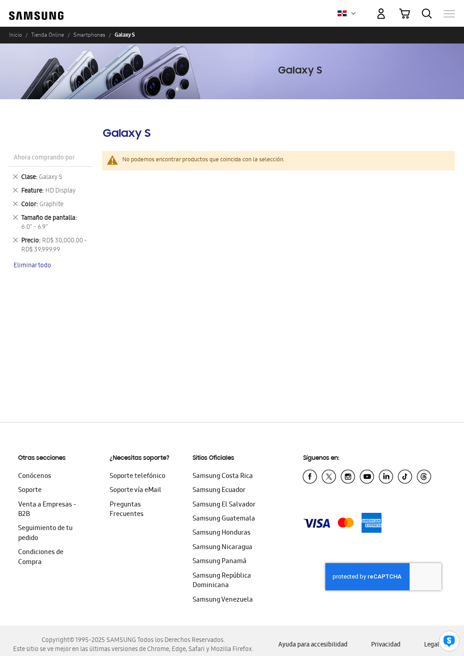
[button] (353, 14)
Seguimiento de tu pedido (45, 533)
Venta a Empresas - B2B (47, 510)
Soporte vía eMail (135, 490)
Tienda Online (47, 35)
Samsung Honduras (222, 533)
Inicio (15, 35)
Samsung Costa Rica (223, 476)
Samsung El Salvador (224, 505)
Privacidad (386, 645)
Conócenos (34, 476)
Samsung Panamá (219, 561)
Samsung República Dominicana (222, 581)
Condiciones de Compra (40, 557)
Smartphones (89, 35)
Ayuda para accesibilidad (313, 645)
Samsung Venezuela (223, 600)
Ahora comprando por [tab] (44, 158)
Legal (431, 645)
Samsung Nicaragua (222, 547)
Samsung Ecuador (219, 490)
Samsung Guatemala (224, 519)
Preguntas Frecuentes (127, 510)
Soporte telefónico (137, 476)
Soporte (30, 490)
